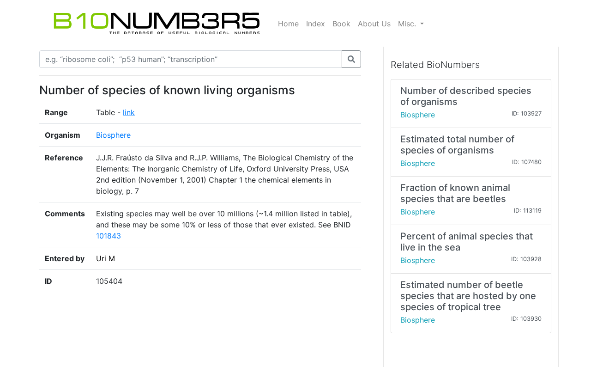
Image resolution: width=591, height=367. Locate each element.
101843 (108, 235)
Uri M (105, 258)
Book (341, 23)
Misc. (408, 23)
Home (288, 23)
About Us (374, 23)
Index (315, 23)
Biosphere (113, 135)
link (129, 112)
